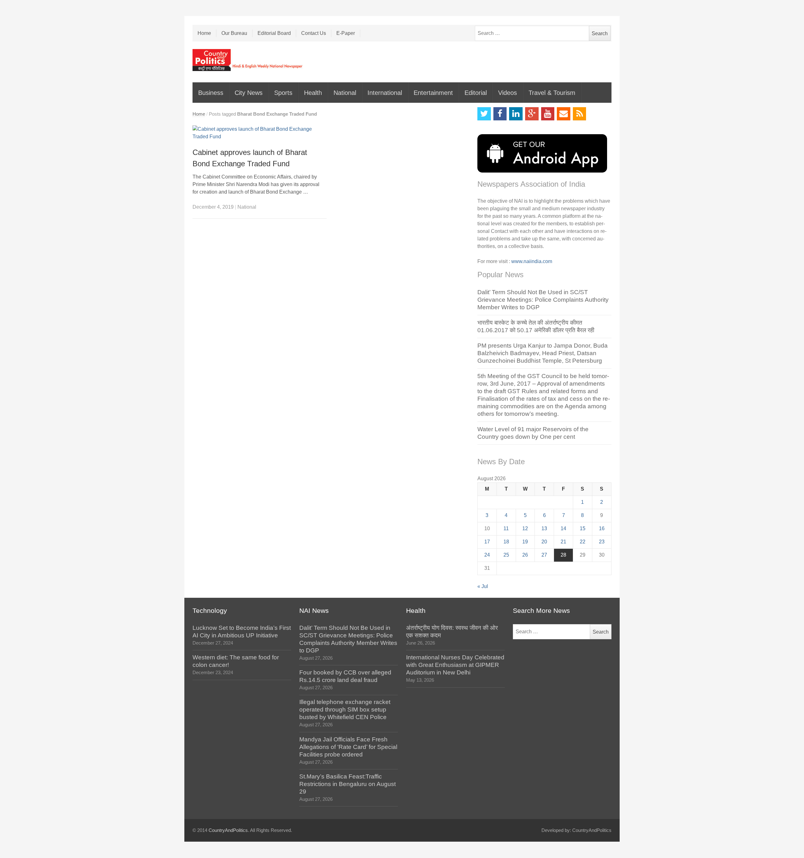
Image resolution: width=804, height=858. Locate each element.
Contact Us (313, 33)
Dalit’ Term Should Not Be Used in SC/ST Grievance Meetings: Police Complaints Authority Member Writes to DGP (543, 300)
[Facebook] (500, 114)
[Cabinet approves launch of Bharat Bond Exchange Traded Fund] (260, 132)
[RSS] (579, 114)
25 (506, 555)
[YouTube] (548, 114)
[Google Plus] (532, 114)
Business (210, 92)
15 (582, 528)
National (345, 92)
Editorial (475, 92)
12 (525, 528)
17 (487, 541)
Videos (507, 92)
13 (544, 528)
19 (525, 541)
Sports (283, 92)
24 (487, 555)
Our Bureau (234, 33)
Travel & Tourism (552, 92)
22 (582, 541)
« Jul (482, 586)
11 (506, 528)
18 (506, 541)
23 (602, 541)
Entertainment (433, 92)
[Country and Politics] (248, 60)
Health (313, 92)
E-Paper (345, 33)
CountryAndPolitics (228, 830)
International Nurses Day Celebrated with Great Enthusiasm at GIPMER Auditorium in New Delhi (455, 665)
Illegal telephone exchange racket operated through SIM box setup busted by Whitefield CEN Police (344, 709)
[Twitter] (484, 114)
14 (563, 528)
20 (544, 541)
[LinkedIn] (516, 114)
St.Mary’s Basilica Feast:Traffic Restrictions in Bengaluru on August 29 (347, 784)
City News (249, 92)
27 (544, 555)
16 (602, 528)
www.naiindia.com (531, 261)
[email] (563, 114)
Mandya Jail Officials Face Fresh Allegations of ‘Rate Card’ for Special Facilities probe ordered (348, 747)
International (384, 92)
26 (525, 555)
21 (563, 541)
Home (204, 33)
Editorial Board (274, 33)
